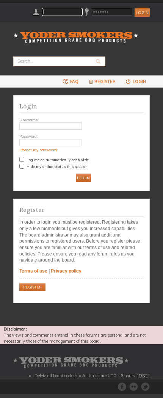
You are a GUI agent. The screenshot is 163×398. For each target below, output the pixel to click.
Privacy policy (66, 271)
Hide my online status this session (56, 166)
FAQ (73, 81)
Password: (28, 136)
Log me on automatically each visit (57, 159)
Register (105, 81)
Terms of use (33, 271)
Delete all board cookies (56, 375)
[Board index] (78, 32)
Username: (29, 120)
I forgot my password (38, 149)
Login (139, 81)
